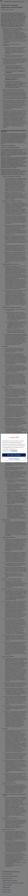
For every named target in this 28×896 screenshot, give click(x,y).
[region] (14, 448)
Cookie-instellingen (14, 459)
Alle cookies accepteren (14, 455)
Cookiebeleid (14, 450)
